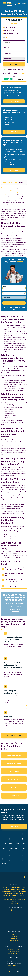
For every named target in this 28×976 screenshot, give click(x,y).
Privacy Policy (22, 73)
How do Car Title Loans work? (15, 603)
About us (14, 934)
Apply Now (14, 826)
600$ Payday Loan (14, 920)
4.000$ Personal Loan (14, 949)
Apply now (22, 3)
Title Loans (10, 182)
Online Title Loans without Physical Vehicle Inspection (14, 900)
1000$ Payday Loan (14, 928)
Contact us (14, 936)
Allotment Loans (14, 755)
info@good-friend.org (12, 965)
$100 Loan (4, 834)
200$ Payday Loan (14, 912)
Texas (16, 182)
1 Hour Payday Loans (14, 903)
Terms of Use (6, 75)
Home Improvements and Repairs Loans (14, 887)
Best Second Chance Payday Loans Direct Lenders (14, 896)
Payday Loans (14, 771)
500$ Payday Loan (14, 918)
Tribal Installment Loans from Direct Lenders (14, 891)
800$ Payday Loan (14, 924)
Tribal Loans (14, 795)
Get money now (14, 736)
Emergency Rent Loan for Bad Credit (14, 889)
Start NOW (14, 101)
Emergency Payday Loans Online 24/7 (14, 893)
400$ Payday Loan (14, 916)
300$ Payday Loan (14, 914)
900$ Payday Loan (14, 926)
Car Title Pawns (15, 606)
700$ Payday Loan (14, 922)
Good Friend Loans (12, 972)
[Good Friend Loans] (9, 3)
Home (4, 182)
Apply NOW (14, 132)
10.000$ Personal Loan (14, 953)
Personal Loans (14, 779)
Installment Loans (14, 763)
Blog (14, 942)
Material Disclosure (8, 877)
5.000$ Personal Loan (14, 951)
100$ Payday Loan (14, 910)
